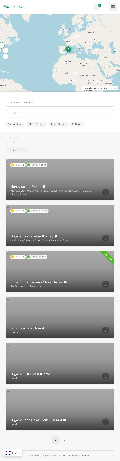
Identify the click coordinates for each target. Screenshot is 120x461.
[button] (5, 50)
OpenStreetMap (100, 88)
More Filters (36, 124)
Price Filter (57, 124)
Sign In (105, 7)
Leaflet (87, 88)
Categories (14, 124)
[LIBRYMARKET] (13, 7)
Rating (76, 124)
